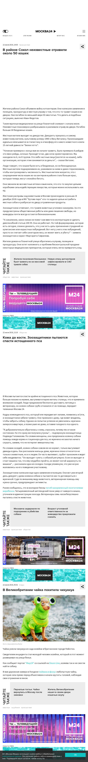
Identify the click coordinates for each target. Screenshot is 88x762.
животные (15, 277)
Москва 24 (44, 31)
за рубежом (15, 707)
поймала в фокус (47, 671)
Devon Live (54, 663)
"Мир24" (29, 663)
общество (6, 277)
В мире (21, 585)
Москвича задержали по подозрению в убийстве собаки (27, 511)
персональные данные (11, 756)
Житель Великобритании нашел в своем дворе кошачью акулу (61, 692)
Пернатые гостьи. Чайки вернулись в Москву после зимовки (28, 692)
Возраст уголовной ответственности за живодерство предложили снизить (61, 512)
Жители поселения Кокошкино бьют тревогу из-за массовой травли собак (30, 262)
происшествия (25, 277)
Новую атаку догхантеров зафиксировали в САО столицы (61, 262)
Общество (23, 333)
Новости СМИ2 (8, 316)
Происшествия (24, 45)
